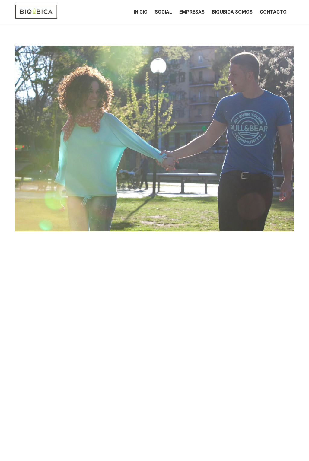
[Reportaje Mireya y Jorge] (154, 138)
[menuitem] (141, 12)
